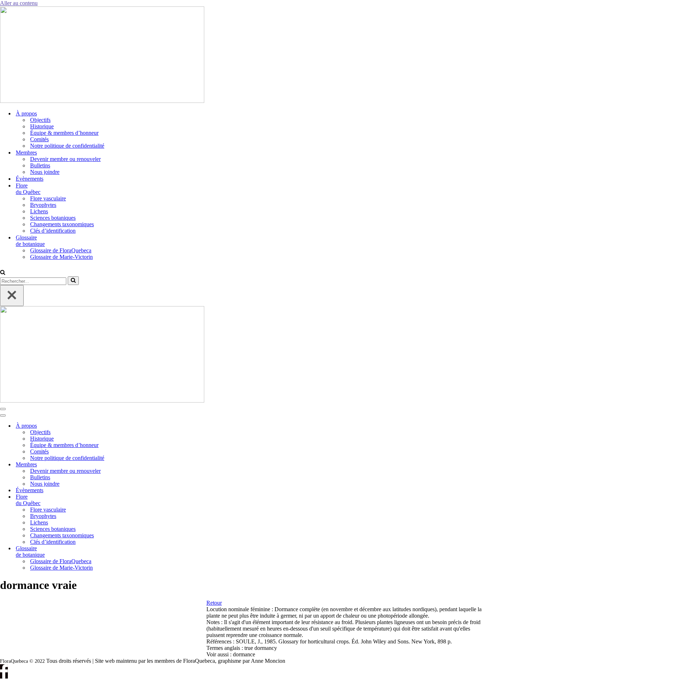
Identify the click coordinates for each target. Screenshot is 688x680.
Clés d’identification (53, 231)
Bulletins (40, 165)
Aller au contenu (19, 3)
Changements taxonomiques (62, 224)
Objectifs (40, 120)
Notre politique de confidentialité (67, 146)
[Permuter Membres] (122, 465)
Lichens (39, 211)
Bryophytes (43, 205)
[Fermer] (12, 295)
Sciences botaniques (53, 218)
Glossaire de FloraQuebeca (60, 250)
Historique (42, 126)
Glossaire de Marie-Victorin (61, 257)
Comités (39, 139)
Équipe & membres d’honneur (64, 133)
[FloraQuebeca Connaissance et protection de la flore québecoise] (102, 101)
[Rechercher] (2, 273)
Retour (214, 603)
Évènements (29, 179)
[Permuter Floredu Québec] (122, 500)
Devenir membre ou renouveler (65, 159)
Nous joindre (44, 172)
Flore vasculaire (48, 198)
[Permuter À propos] (122, 426)
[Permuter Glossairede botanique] (122, 552)
